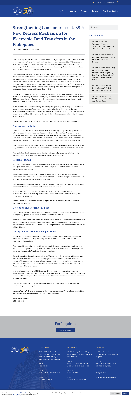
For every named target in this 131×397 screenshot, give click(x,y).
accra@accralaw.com (45, 379)
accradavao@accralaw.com (108, 377)
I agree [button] (125, 394)
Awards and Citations (110, 11)
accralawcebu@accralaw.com (76, 379)
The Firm (61, 11)
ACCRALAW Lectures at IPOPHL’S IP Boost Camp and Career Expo (102, 98)
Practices (84, 11)
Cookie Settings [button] (115, 394)
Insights (95, 11)
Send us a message (65, 330)
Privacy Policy (24, 393)
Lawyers (73, 11)
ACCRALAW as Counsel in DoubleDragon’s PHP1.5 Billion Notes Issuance (102, 87)
